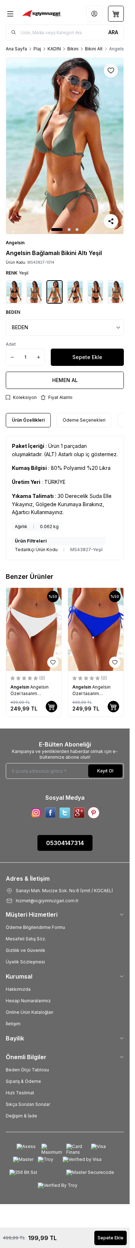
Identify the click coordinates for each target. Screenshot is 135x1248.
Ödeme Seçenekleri (84, 420)
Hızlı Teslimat (20, 1092)
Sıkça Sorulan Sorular (28, 1104)
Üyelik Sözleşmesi (25, 962)
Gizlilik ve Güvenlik (25, 950)
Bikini (72, 48)
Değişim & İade (21, 1115)
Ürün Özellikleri (28, 420)
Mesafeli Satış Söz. (26, 938)
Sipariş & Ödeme (23, 1081)
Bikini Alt (94, 48)
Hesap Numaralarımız (28, 1000)
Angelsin (15, 242)
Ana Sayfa (16, 48)
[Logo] (41, 13)
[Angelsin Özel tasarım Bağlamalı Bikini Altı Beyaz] (34, 629)
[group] (64, 146)
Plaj (37, 48)
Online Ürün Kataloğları (29, 1012)
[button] (57, 229)
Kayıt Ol (105, 770)
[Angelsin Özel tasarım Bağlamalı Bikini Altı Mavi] (95, 629)
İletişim (13, 1023)
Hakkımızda (18, 989)
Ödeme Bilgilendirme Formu (35, 927)
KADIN (54, 48)
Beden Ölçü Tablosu (27, 1069)
